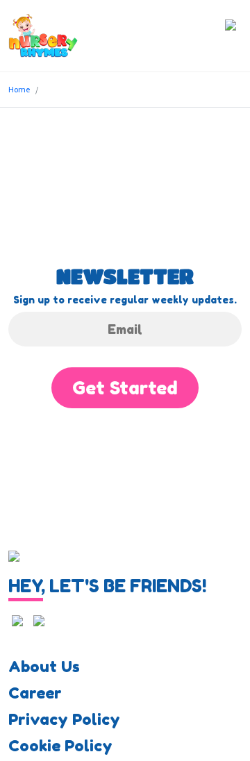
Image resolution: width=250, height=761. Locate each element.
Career (35, 693)
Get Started (125, 388)
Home (19, 89)
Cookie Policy (60, 746)
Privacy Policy (64, 719)
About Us (44, 667)
